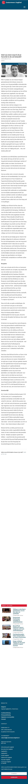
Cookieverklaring (6, 712)
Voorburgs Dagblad (6, 761)
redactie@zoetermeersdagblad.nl (10, 737)
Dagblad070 (4, 753)
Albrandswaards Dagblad (7, 747)
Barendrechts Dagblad (7, 749)
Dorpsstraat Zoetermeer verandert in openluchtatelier (18, 620)
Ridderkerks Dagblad (6, 757)
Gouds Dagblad (5, 755)
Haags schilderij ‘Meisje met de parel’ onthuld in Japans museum (19, 643)
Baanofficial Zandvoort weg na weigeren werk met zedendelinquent (18, 628)
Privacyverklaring (6, 715)
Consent (3, 719)
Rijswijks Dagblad (5, 759)
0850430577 (6, 735)
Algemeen (3, 741)
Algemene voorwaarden (7, 717)
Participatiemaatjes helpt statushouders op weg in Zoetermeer (19, 636)
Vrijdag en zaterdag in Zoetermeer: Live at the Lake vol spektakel (19, 611)
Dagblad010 (4, 751)
